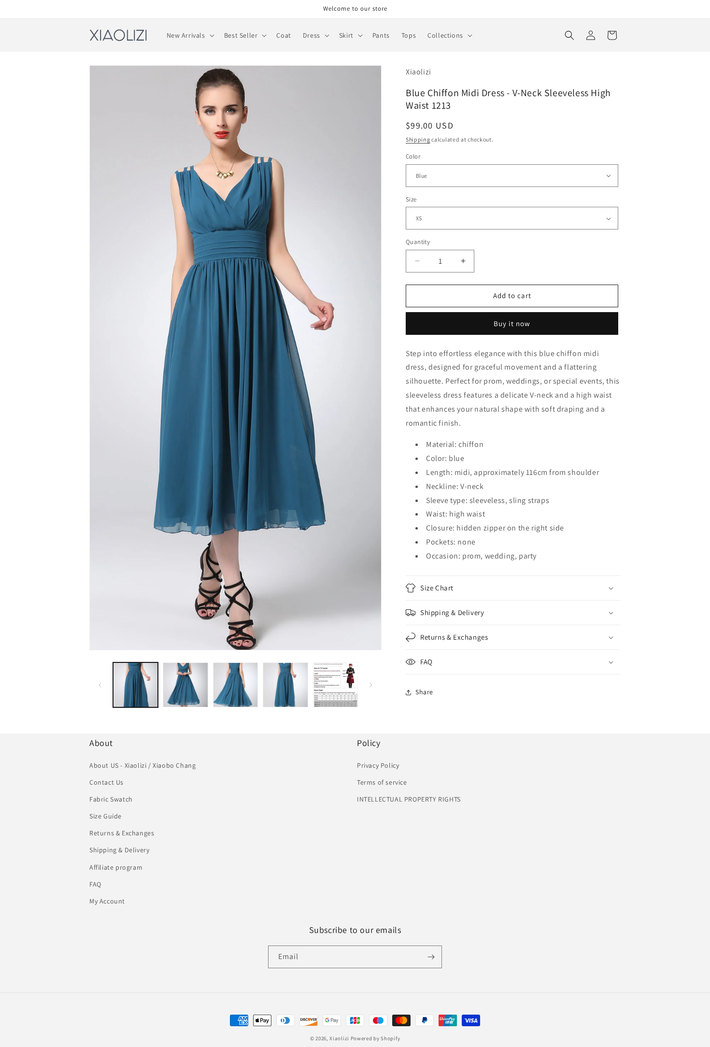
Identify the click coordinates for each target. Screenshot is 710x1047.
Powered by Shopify (375, 1038)
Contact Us (106, 782)
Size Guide (105, 816)
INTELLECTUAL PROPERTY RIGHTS (409, 799)
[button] (189, 35)
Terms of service (382, 782)
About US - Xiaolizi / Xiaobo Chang (142, 765)
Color (413, 156)
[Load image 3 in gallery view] (235, 684)
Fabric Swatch (111, 799)
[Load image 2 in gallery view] (185, 684)
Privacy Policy (378, 765)
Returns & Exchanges (121, 833)
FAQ (95, 884)
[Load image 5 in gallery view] (335, 684)
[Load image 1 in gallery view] (135, 684)
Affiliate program (115, 867)
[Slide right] (371, 685)
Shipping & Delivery (119, 850)
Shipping (418, 139)
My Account (107, 901)
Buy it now (512, 323)
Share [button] (424, 692)
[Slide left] (100, 685)
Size (411, 199)
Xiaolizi (339, 1038)
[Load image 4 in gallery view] (285, 684)
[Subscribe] (430, 957)
